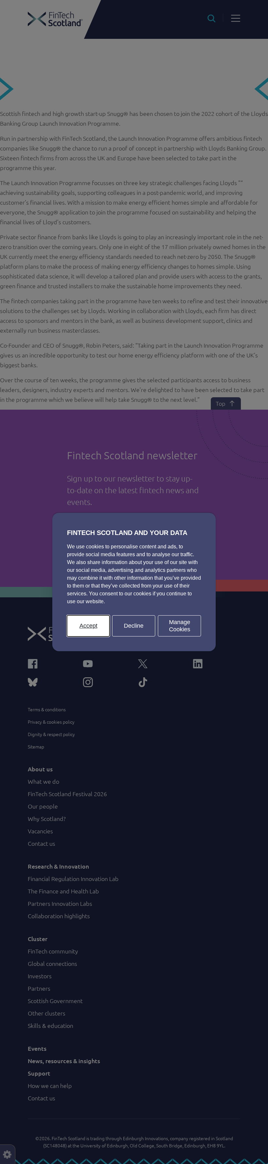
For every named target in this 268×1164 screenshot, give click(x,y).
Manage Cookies (179, 626)
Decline (133, 625)
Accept (88, 625)
